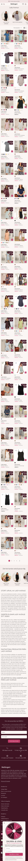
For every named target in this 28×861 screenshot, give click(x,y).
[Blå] (1, 43)
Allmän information (5, 804)
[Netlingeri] (14, 4)
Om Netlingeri (4, 797)
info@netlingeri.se (5, 818)
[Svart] (3, 65)
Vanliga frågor (4, 789)
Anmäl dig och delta (14, 741)
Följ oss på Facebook (5, 781)
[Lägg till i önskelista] (2, 31)
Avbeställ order (4, 810)
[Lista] (26, 28)
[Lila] (3, 286)
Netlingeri (3, 816)
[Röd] (4, 87)
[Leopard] (15, 440)
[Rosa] (15, 87)
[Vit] (1, 462)
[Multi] (15, 65)
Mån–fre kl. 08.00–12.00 (6, 820)
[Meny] (2, 4)
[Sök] (4, 4)
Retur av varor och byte (6, 791)
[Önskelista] (23, 4)
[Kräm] (15, 242)
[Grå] (1, 65)
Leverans (3, 795)
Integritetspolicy (4, 808)
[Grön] (6, 43)
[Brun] (7, 43)
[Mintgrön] (3, 43)
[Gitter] (24, 28)
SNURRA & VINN (14, 854)
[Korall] (4, 43)
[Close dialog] (4, 823)
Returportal (3, 793)
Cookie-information (5, 806)
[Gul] (6, 65)
